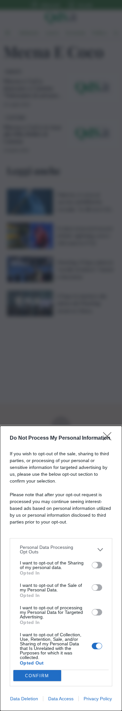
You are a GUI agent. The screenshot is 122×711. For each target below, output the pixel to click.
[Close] (109, 438)
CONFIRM (37, 675)
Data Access (61, 698)
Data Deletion (24, 698)
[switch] (97, 565)
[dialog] (61, 568)
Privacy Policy (98, 698)
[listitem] (61, 549)
